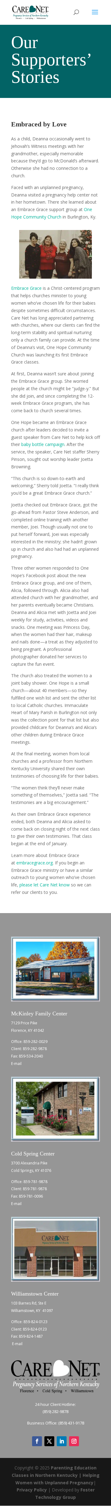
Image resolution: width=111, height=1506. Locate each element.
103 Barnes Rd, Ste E (28, 1303)
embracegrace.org (34, 863)
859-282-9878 (35, 1048)
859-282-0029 (35, 1041)
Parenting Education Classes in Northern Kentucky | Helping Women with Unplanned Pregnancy (56, 1475)
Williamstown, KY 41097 (32, 1310)
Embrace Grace (26, 288)
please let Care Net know (44, 885)
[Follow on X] (49, 1441)
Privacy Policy (32, 1490)
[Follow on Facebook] (37, 1441)
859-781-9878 (35, 1181)
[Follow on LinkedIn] (62, 1441)
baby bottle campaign (42, 444)
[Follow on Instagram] (74, 1441)
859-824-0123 (35, 1321)
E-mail (17, 1063)
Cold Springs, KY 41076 (31, 1170)
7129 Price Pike (24, 1023)
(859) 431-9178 (71, 1423)
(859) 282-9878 (55, 1411)
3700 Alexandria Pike (29, 1163)
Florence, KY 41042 (27, 1030)
